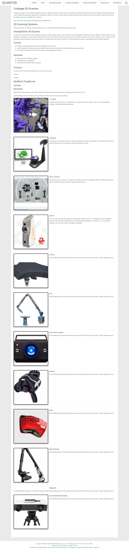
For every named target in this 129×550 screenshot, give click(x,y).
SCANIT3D (9, 3)
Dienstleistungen (55, 3)
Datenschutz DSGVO (87, 547)
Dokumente (105, 3)
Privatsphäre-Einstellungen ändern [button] (38, 547)
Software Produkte (89, 3)
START (34, 3)
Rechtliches (117, 3)
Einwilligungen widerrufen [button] (75, 547)
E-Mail (90, 543)
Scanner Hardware (72, 3)
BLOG (43, 3)
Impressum (96, 547)
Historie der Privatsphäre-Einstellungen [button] (57, 547)
